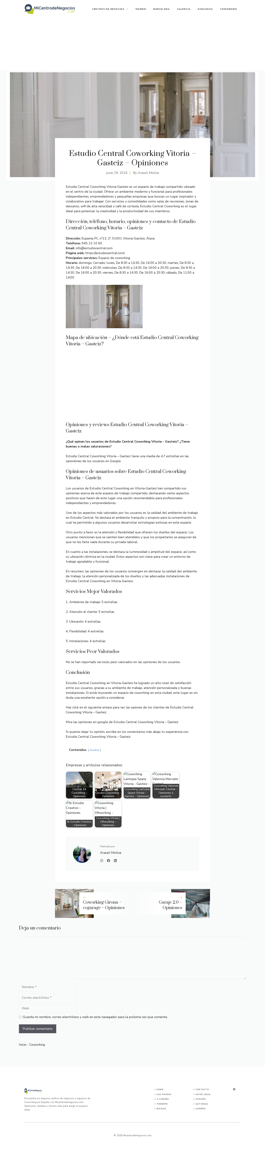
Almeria (201, 1108)
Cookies (201, 1099)
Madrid (141, 9)
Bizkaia (161, 1108)
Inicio (22, 1044)
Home (160, 1089)
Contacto (202, 1089)
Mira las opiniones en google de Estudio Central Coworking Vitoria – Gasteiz (122, 722)
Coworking (228, 9)
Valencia (183, 9)
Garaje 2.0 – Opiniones (170, 905)
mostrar (94, 750)
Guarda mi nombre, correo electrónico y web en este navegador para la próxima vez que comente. (95, 1017)
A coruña (163, 1099)
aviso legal (203, 1094)
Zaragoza (205, 9)
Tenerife (162, 1104)
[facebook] (234, 1089)
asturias (202, 1104)
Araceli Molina (148, 173)
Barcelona (161, 9)
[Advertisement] (132, 45)
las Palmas (164, 1094)
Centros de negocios (108, 9)
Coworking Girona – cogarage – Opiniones (104, 905)
